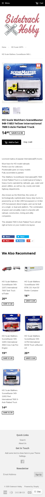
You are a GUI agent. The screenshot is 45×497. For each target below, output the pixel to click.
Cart (41, 3)
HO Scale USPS (17, 47)
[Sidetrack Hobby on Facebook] (22, 462)
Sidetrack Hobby (16, 487)
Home (4, 47)
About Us (22, 443)
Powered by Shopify (31, 487)
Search (23, 440)
